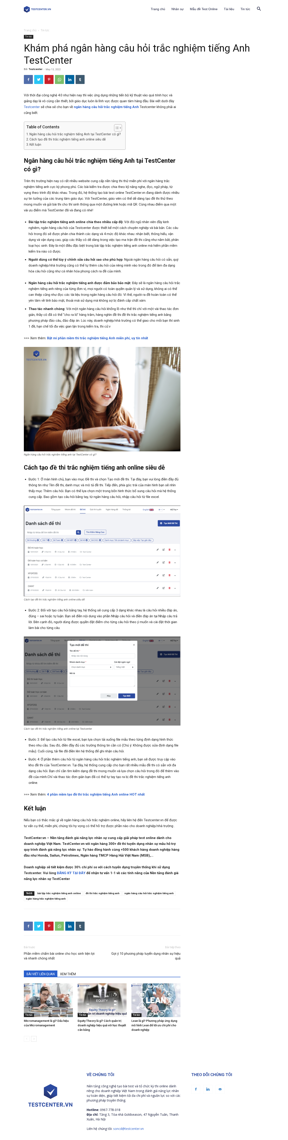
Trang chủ (158, 9)
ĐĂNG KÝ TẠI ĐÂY (71, 873)
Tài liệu (229, 9)
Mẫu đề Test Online (204, 9)
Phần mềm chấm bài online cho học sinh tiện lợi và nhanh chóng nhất (59, 956)
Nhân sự (177, 9)
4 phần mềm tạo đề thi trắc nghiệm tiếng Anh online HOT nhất (96, 794)
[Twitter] (38, 79)
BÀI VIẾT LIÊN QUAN (41, 974)
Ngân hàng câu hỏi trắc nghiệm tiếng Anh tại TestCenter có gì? (75, 134)
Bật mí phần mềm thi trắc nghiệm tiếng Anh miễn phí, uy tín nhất (97, 338)
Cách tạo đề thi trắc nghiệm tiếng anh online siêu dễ (68, 139)
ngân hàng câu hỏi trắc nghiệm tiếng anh (149, 893)
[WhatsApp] (59, 79)
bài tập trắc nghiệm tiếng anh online (59, 893)
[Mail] (220, 1089)
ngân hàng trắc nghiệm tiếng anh (46, 898)
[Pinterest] (49, 79)
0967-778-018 (110, 1110)
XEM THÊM (68, 974)
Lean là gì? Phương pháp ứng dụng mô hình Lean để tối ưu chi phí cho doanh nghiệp (154, 1025)
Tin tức (245, 9)
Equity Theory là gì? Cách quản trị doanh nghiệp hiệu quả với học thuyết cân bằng (102, 1025)
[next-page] (34, 1039)
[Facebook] (28, 79)
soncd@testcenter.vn (128, 1128)
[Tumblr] (80, 79)
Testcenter (35, 69)
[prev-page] (26, 1039)
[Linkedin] (69, 79)
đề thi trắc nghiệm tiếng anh (102, 893)
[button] (258, 9)
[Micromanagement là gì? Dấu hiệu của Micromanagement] (48, 1000)
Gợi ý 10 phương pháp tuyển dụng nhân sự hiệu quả (145, 956)
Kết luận (35, 144)
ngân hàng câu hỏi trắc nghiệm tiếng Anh (106, 107)
